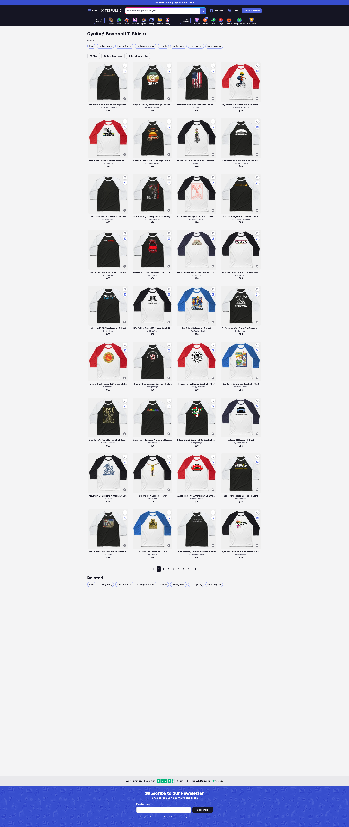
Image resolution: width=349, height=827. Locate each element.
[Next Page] (195, 569)
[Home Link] (111, 10)
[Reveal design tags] (124, 98)
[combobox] (162, 11)
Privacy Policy (168, 817)
